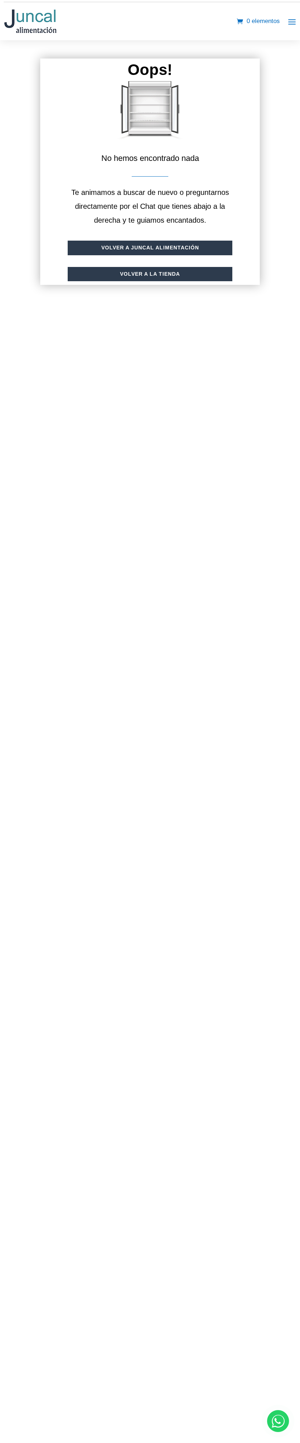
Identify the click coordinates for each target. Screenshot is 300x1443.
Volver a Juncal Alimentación (150, 247)
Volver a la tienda (150, 274)
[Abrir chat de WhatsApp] (278, 1421)
